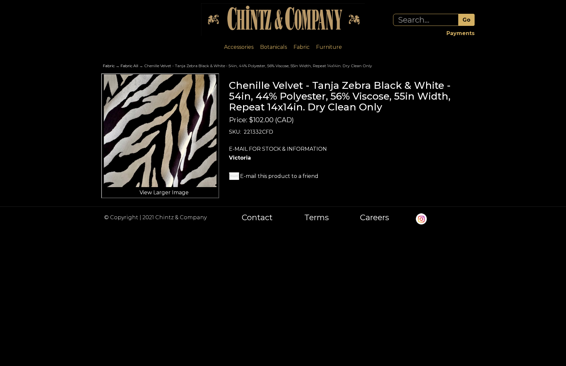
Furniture (329, 47)
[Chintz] (283, 19)
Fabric (301, 47)
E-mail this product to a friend (279, 176)
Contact (257, 217)
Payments (460, 33)
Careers (374, 217)
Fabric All (129, 65)
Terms (316, 217)
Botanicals (273, 47)
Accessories (239, 47)
